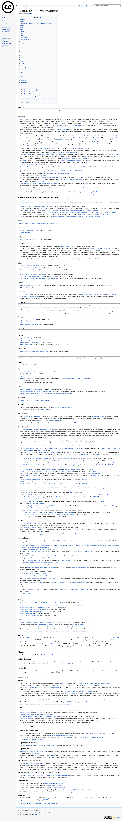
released (48, 135)
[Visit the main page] (8, 7)
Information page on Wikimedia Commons (34, 573)
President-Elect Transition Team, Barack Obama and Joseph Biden (39, 687)
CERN (53, 755)
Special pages (5, 41)
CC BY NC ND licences (88, 488)
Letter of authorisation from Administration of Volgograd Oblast (39, 562)
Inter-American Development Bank (32, 763)
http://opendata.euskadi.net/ (66, 629)
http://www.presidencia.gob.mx (62, 407)
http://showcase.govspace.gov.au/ (29, 189)
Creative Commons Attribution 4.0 (42, 812)
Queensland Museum (26, 171)
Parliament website (93, 473)
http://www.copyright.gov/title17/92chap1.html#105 (94, 683)
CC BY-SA (78, 171)
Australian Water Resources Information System (74, 158)
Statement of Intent (66, 467)
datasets (42, 494)
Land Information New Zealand (30, 510)
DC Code (64, 722)
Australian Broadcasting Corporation (70, 160)
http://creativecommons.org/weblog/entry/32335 (33, 800)
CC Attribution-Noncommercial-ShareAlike (93, 294)
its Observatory (52, 278)
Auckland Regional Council (29, 501)
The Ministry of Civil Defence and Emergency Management (38, 512)
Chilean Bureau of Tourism (27, 267)
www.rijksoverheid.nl (97, 416)
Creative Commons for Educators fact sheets (46, 177)
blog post (68, 704)
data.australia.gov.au (110, 138)
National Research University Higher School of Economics (70, 589)
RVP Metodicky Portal (26, 294)
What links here (6, 38)
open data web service (69, 484)
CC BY (54, 223)
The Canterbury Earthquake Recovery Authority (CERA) (37, 506)
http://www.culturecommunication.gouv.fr (31, 324)
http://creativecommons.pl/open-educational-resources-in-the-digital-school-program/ (51, 534)
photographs (44, 171)
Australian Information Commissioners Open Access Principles (62, 125)
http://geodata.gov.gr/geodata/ (28, 342)
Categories (21, 803)
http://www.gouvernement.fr (27, 320)
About (3, 17)
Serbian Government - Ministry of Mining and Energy (35, 607)
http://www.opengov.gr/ (26, 340)
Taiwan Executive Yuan (44, 644)
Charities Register (49, 484)
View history (89, 5)
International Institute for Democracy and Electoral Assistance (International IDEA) (46, 775)
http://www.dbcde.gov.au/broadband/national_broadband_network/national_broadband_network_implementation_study (82, 212)
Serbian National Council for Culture (30, 615)
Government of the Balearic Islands (32, 631)
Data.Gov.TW (24, 638)
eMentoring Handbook (40, 175)
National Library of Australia (27, 164)
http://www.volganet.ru (34, 560)
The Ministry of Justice (26, 469)
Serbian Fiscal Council (26, 613)
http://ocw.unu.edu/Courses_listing (55, 785)
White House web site (67, 685)
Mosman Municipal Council (27, 183)
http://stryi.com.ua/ (46, 655)
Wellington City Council (28, 494)
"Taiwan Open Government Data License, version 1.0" (102, 638)
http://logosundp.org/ (66, 790)
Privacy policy (21, 817)
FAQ (3, 19)
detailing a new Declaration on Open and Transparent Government (81, 440)
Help (3, 33)
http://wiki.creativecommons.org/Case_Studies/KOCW (35, 391)
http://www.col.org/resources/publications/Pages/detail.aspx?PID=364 (82, 737)
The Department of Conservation (29, 458)
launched (59, 154)
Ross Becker (27, 508)
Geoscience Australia (92, 138)
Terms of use (25, 587)
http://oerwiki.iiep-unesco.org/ (53, 783)
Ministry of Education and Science (29, 331)
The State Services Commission (29, 465)
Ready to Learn (69, 691)
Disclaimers (39, 817)
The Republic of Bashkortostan (83, 551)
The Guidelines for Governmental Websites (32, 278)
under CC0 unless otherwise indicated (49, 420)
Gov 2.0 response (89, 135)
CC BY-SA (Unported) (36, 753)
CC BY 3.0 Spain (78, 624)
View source (82, 5)
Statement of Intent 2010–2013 (52, 469)
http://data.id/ (106, 358)
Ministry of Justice (25, 232)
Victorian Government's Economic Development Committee (36, 206)
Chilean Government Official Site (29, 265)
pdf (63, 704)
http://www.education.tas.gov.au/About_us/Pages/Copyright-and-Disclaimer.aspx (85, 194)
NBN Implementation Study (108, 135)
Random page (5, 31)
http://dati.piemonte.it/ (26, 378)
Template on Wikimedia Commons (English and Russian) (38, 549)
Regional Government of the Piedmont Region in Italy (76, 378)
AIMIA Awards (39, 181)
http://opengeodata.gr (26, 344)
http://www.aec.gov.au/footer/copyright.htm (83, 192)
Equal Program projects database (29, 523)
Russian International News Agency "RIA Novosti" (41, 567)
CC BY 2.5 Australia (43, 140)
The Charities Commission (27, 484)
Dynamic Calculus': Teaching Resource (57, 173)
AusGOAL (23, 119)
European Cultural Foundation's (31, 745)
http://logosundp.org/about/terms (83, 790)
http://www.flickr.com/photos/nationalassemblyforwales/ (58, 664)
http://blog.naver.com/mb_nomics (29, 389)
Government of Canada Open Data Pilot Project (99, 248)
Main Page (5, 26)
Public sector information (51, 803)
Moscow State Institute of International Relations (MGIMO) (71, 582)
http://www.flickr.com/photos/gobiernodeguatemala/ (34, 351)
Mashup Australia (92, 144)
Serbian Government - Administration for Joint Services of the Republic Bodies (42, 603)
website (100, 465)
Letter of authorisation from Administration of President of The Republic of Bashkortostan (47, 556)
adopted (40, 529)
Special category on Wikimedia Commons (33, 575)
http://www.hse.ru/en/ (33, 589)
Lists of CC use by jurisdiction (34, 803)
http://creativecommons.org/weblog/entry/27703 (98, 733)
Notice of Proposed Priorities (76, 693)
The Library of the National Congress (30, 276)
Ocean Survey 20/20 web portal (48, 452)
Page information (6, 47)
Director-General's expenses (83, 458)
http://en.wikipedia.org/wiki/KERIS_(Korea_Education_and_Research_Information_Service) (45, 393)
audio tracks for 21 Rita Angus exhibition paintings (69, 486)
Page (17, 5)
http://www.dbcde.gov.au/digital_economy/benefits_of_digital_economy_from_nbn (76, 216)
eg (61, 465)
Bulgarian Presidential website (28, 239)
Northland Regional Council (29, 497)
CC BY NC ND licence (57, 488)
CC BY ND (94, 471)
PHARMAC (23, 481)
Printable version (6, 43)
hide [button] (40, 17)
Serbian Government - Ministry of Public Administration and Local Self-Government (43, 605)
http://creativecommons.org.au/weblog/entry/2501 (68, 152)
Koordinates (40, 450)
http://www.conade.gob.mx (42, 409)
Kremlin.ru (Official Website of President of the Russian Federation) (66, 540)
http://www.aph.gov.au (59, 129)
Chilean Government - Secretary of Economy (32, 270)
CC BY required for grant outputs (98, 699)
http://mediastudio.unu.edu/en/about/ (53, 787)
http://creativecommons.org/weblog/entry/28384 (60, 735)
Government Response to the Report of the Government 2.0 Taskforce (40, 202)
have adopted (64, 246)
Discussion (23, 5)
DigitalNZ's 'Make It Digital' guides (29, 479)
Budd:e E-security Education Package (70, 179)
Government (30, 13)
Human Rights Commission (30, 475)
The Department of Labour (27, 467)
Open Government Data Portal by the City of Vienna (32, 223)
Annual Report (53, 467)
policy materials (46, 164)
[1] (20, 596)
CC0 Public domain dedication (30, 416)
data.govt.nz (48, 460)
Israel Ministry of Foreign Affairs (29, 365)
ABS (93, 142)
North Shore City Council (29, 499)
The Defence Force (27, 514)
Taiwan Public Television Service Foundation (32, 648)
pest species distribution (64, 458)
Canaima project (27, 671)
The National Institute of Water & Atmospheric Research (35, 471)
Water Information (25, 154)
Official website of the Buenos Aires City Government (35, 110)
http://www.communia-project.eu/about (31, 751)
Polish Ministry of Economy (27, 527)
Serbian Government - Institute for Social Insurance (34, 609)
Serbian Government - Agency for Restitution (32, 611)
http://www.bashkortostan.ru (35, 551)
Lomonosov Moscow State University (30, 578)
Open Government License (30, 661)
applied (43, 192)
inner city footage (67, 512)
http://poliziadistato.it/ (26, 376)
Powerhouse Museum (26, 167)
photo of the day (71, 167)
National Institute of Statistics (28, 371)
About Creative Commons (30, 817)
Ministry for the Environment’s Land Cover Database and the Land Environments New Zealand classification (53, 448)
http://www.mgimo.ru (35, 582)
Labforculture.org (51, 745)
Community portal (6, 27)
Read (76, 5)
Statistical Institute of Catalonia (45, 624)
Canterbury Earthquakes (36, 503)
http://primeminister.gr (26, 338)
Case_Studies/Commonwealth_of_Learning (32, 739)
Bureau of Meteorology (46, 154)
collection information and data (28, 169)
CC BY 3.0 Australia (60, 140)
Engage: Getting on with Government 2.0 (31, 200)
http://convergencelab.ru (49, 578)
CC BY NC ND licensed (106, 506)
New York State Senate (26, 710)
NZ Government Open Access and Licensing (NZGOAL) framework (39, 429)
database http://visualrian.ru (80, 567)
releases (36, 171)
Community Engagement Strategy (47, 183)
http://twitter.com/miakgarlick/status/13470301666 (93, 214)
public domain (61, 683)
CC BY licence (78, 454)
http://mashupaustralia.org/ (82, 148)
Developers (5, 20)
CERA (23, 516)
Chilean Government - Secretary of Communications (34, 272)
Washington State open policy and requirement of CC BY (36, 714)
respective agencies (106, 462)
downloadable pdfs (83, 167)
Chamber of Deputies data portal (29, 374)
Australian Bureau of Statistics (75, 138)
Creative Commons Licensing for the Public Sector (67, 422)
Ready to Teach (86, 691)
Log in (119, 1)
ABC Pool (22, 160)
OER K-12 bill (24, 718)
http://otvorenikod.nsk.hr (27, 285)
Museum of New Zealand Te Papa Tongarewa (33, 486)
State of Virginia (24, 712)
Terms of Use (38, 814)
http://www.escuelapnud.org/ (64, 792)
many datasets (46, 458)
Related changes (6, 40)
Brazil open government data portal (30, 230)
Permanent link (6, 45)
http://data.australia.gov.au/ (46, 148)
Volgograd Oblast (66, 560)
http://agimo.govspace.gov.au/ (74, 187)
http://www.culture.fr (25, 322)
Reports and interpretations (91, 454)
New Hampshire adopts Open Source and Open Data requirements (39, 716)
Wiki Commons (65, 171)
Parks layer (41, 499)
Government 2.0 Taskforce (27, 146)
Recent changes (6, 29)
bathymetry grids (67, 471)
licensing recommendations (48, 305)
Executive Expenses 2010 (72, 469)
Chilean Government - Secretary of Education (33, 274)
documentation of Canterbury (64, 514)
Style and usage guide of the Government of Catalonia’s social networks (40, 622)
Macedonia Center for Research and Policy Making (34, 400)
